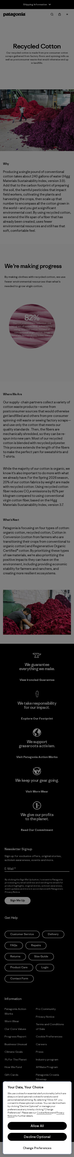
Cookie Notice (44, 1112)
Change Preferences (37, 1148)
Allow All (37, 1126)
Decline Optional (37, 1137)
